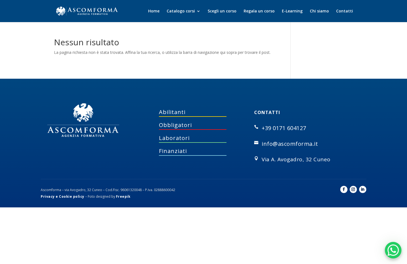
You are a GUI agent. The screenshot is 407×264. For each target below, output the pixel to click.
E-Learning (292, 11)
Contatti (344, 11)
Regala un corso (259, 11)
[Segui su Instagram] (353, 189)
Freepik (123, 196)
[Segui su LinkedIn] (362, 189)
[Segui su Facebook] (343, 189)
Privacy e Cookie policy (62, 196)
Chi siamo (319, 11)
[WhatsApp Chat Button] (393, 250)
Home (153, 11)
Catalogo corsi (181, 11)
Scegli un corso (222, 11)
